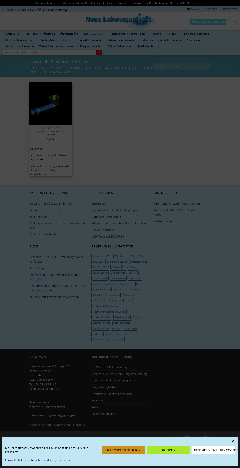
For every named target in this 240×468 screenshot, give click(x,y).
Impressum (64, 460)
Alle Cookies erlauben (123, 450)
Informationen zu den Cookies (214, 450)
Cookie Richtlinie (15, 460)
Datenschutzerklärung (42, 460)
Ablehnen (168, 450)
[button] (233, 440)
